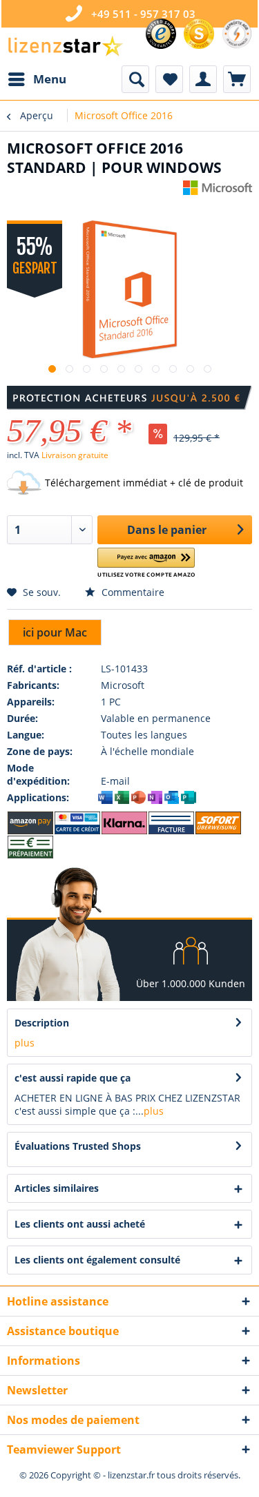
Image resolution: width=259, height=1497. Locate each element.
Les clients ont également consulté (97, 1259)
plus (25, 1042)
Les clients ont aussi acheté (80, 1223)
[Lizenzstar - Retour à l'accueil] (65, 46)
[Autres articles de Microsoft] (217, 192)
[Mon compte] (203, 79)
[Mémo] (169, 79)
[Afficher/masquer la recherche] (135, 79)
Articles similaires (57, 1188)
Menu (49, 79)
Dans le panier (167, 529)
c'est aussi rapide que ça (73, 1077)
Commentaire (131, 592)
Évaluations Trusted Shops (78, 1146)
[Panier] (237, 79)
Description (42, 1022)
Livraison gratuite (74, 455)
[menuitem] (36, 79)
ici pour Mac (55, 632)
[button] (146, 563)
